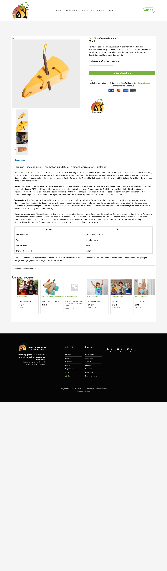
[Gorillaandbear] (97, 107)
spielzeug (146, 83)
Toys (97, 38)
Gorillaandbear (23, 296)
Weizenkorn (59, 296)
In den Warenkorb (122, 73)
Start (91, 38)
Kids (139, 83)
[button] (60, 10)
